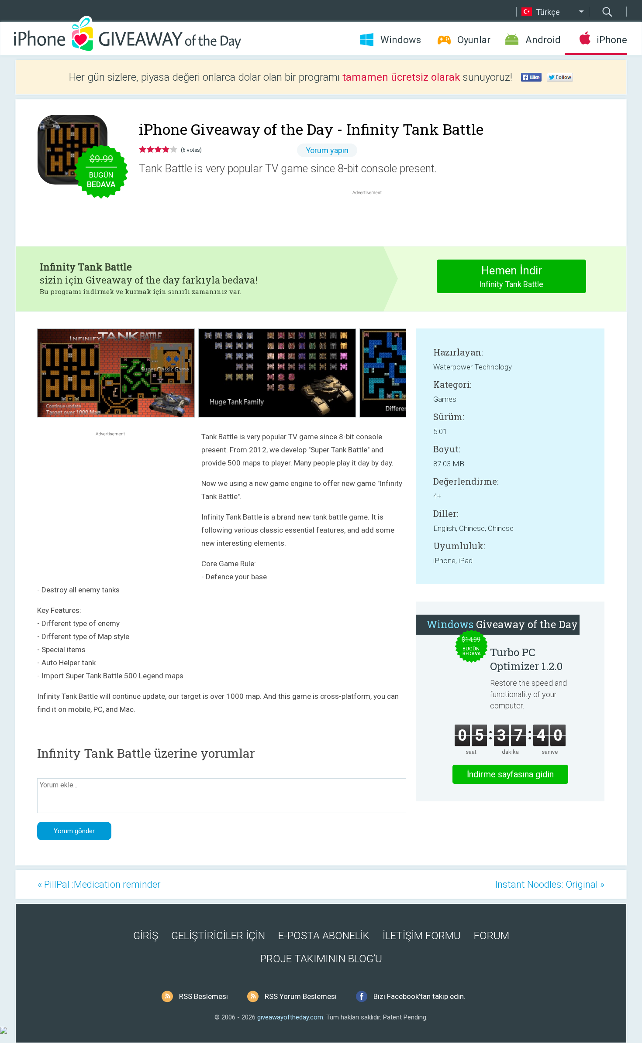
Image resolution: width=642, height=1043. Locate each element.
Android (543, 39)
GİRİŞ (145, 936)
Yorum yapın (327, 150)
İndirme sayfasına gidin (510, 774)
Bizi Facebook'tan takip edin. (419, 996)
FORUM (491, 936)
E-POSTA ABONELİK (323, 936)
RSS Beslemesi (203, 996)
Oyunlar (473, 39)
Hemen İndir (511, 276)
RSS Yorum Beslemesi (301, 996)
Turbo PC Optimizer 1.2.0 (526, 659)
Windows (400, 39)
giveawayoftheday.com (290, 1017)
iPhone (612, 39)
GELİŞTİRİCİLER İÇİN (218, 936)
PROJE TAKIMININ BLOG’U (321, 959)
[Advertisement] (371, 217)
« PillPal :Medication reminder (99, 884)
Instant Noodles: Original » (549, 884)
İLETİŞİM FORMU (422, 936)
